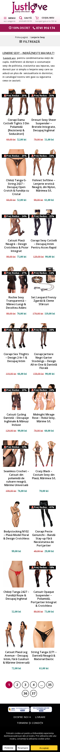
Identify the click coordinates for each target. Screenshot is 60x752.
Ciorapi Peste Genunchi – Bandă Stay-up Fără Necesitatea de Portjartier (43, 538)
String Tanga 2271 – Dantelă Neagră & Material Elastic (44, 655)
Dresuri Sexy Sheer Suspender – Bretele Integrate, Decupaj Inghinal (44, 125)
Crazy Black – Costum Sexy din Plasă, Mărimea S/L (44, 475)
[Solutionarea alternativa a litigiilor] (19, 709)
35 (50, 685)
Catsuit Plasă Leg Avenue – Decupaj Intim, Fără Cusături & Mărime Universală (16, 657)
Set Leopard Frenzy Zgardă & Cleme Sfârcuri (43, 301)
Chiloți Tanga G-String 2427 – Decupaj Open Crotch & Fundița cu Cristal (16, 187)
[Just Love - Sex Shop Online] (30, 7)
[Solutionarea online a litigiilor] (41, 709)
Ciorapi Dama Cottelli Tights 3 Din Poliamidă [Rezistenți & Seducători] (16, 126)
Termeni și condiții (30, 722)
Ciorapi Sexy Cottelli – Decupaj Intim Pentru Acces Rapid (44, 244)
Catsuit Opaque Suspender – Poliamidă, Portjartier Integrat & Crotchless (44, 599)
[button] (9, 19)
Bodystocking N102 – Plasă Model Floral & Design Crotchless (16, 535)
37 (33, 693)
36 (25, 693)
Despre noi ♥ (22, 717)
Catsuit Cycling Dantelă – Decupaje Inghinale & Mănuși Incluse (16, 420)
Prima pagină (21, 37)
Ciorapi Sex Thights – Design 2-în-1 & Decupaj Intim (16, 357)
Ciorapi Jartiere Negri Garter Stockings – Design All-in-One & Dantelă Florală (43, 361)
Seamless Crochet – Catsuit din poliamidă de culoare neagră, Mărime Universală (16, 478)
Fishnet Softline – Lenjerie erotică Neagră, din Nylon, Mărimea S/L (44, 185)
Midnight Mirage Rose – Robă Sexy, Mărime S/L (43, 418)
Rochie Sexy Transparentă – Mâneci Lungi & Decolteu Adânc (16, 303)
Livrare (40, 717)
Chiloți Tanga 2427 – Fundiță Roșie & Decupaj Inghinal (16, 595)
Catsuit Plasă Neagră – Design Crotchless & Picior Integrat (16, 246)
